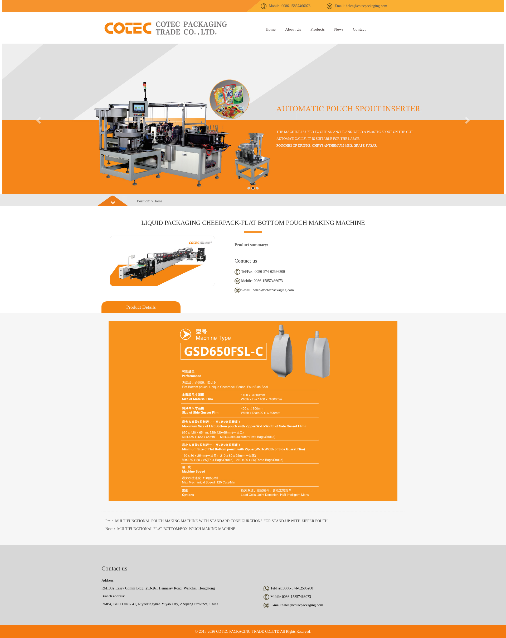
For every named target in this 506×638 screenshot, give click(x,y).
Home (271, 29)
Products (317, 29)
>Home (156, 201)
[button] (38, 119)
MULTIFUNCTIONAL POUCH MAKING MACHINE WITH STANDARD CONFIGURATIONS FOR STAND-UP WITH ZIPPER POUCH (221, 521)
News (338, 29)
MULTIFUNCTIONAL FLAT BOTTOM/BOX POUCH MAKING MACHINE (176, 529)
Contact (359, 29)
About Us (293, 29)
